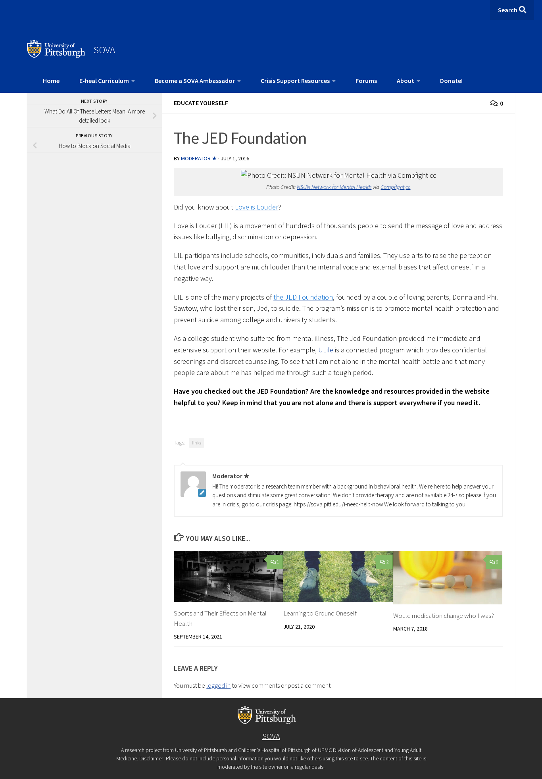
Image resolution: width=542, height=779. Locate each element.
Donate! (451, 81)
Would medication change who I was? (443, 615)
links (196, 443)
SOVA (104, 49)
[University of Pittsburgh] (56, 56)
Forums (366, 81)
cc (408, 186)
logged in (218, 685)
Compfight (392, 186)
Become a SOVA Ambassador (195, 81)
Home (51, 81)
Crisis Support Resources (295, 81)
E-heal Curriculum (104, 81)
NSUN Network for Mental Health (334, 186)
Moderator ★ (199, 158)
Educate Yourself (201, 103)
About (405, 81)
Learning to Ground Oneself (320, 613)
